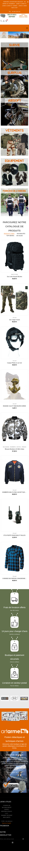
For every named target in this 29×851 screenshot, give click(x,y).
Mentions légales (6, 811)
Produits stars (9, 233)
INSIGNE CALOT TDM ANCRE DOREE (14, 406)
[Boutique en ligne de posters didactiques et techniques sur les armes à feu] (14, 716)
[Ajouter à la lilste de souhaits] (7, 256)
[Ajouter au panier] (12, 256)
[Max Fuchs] (5, 698)
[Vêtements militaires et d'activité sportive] (14, 141)
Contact (6, 809)
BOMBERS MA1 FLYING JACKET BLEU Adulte (15, 492)
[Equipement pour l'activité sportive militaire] (14, 172)
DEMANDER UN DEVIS (14, 773)
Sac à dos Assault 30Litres (14, 276)
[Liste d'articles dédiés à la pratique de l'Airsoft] (14, 111)
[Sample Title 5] (24, 698)
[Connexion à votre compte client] (4, 21)
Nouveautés (21, 233)
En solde (20, 235)
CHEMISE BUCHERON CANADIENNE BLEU (15, 578)
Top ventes (10, 235)
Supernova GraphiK (6, 823)
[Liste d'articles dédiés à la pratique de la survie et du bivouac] (14, 56)
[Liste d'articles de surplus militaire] (14, 83)
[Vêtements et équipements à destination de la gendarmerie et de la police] (14, 202)
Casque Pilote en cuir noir (14, 363)
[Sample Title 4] (14, 698)
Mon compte (6, 817)
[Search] (1, 21)
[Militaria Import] (14, 16)
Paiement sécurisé (6, 815)
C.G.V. (6, 813)
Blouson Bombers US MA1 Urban (14, 449)
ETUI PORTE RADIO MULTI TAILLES (14, 535)
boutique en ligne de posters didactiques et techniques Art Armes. (15, 746)
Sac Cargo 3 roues (14, 319)
